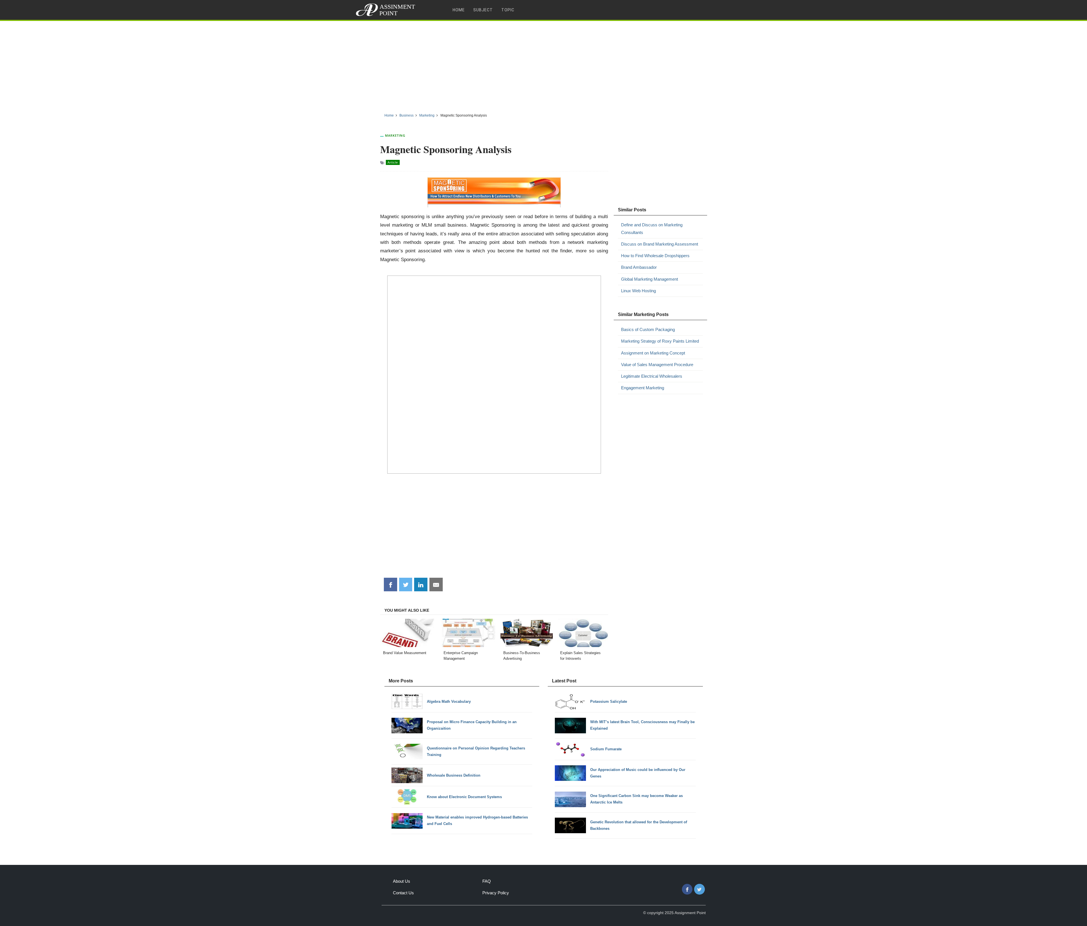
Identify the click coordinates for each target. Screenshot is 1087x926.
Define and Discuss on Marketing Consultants (651, 228)
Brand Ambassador (639, 267)
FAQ (486, 881)
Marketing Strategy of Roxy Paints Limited (660, 341)
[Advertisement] (543, 64)
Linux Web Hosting (638, 290)
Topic (507, 10)
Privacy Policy (495, 892)
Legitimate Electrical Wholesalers (651, 376)
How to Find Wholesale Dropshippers (655, 255)
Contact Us (403, 892)
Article (393, 162)
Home (459, 10)
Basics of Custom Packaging (648, 329)
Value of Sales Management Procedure (657, 364)
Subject (483, 10)
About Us (401, 881)
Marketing (395, 135)
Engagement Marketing (642, 387)
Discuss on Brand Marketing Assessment (659, 244)
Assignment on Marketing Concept (653, 353)
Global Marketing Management (649, 279)
